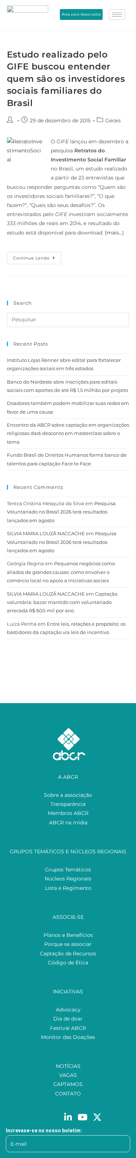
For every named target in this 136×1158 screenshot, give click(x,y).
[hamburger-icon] (117, 14)
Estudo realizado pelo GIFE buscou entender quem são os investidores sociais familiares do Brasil (66, 78)
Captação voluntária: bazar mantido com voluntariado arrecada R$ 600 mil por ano (62, 602)
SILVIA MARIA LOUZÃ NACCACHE (46, 533)
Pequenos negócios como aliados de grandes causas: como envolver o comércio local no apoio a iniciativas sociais (61, 572)
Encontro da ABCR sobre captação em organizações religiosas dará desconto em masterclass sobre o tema (68, 433)
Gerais (113, 120)
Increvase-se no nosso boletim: (44, 1130)
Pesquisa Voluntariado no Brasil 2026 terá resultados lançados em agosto (61, 511)
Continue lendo (37, 256)
